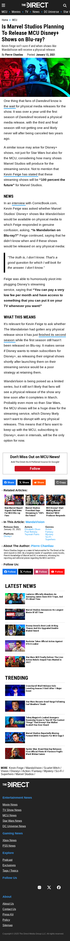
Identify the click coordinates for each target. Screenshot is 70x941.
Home (5, 20)
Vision (4, 771)
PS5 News (9, 845)
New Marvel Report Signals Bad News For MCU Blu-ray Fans (14, 512)
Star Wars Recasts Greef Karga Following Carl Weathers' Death (45, 703)
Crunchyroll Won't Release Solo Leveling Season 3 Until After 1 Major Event (44, 688)
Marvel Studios (25, 774)
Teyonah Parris (32, 534)
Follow (12, 571)
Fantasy (49, 532)
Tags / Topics (10, 870)
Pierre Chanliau (14, 54)
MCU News (9, 815)
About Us (8, 903)
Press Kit (8, 914)
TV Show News (12, 810)
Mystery (49, 534)
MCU (4, 11)
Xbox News (9, 840)
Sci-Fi (48, 537)
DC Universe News (14, 826)
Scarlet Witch (52, 767)
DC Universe (51, 11)
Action (48, 529)
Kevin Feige (16, 767)
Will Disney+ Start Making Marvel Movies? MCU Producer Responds (55, 512)
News (36, 11)
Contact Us (9, 909)
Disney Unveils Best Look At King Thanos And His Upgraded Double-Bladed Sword (42, 628)
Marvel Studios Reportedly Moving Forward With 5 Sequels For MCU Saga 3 (45, 734)
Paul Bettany (31, 532)
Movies (16, 11)
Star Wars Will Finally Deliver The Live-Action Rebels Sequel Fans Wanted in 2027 (45, 660)
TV (26, 11)
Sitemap (8, 925)
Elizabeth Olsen (32, 529)
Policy (6, 919)
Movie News (10, 804)
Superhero (50, 539)
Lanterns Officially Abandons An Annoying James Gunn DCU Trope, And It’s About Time (44, 596)
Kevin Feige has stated (21, 174)
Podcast (7, 859)
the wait (10, 106)
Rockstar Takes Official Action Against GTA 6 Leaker (44, 642)
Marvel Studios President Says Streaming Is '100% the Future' (34, 512)
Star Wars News (12, 820)
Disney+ (8, 536)
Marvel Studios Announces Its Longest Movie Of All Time (44, 611)
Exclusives (9, 865)
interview (19, 203)
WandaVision (35, 522)
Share (10, 482)
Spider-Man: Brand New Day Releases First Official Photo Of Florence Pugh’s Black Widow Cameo (44, 751)
